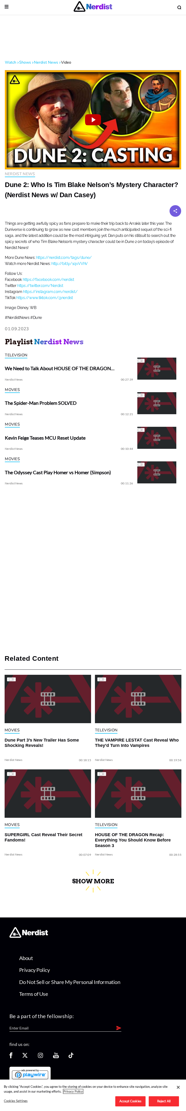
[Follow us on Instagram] (40, 1057)
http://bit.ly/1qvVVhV (69, 264)
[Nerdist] (93, 7)
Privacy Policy (34, 970)
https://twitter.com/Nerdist (40, 286)
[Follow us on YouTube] (56, 1057)
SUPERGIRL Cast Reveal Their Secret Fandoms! (43, 837)
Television (16, 355)
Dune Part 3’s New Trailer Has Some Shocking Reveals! (42, 743)
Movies (12, 389)
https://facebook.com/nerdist (48, 280)
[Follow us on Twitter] (25, 1057)
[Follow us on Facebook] (10, 1057)
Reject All (163, 1101)
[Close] (178, 1087)
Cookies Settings (16, 1101)
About (26, 958)
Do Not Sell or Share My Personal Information (69, 982)
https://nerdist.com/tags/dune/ (64, 257)
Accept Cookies (130, 1101)
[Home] (28, 936)
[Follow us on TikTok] (71, 1057)
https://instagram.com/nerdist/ (50, 292)
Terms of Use (33, 994)
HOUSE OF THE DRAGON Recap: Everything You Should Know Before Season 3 (133, 840)
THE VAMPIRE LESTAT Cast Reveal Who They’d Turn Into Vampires (137, 743)
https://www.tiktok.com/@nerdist (44, 298)
